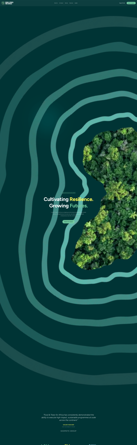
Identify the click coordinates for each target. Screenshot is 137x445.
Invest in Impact (131, 3)
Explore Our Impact (68, 221)
